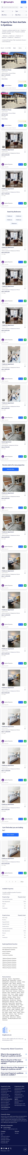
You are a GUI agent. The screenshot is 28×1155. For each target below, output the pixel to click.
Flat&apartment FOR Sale (15, 153)
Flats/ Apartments (17, 40)
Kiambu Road (21, 991)
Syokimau (11, 1013)
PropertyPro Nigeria (5, 1138)
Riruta (22, 1009)
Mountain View (13, 1000)
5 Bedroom (10, 37)
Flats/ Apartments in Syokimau (8, 949)
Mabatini (21, 995)
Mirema (18, 997)
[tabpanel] (14, 60)
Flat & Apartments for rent (20, 1091)
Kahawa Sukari (21, 986)
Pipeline (4, 1009)
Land (3, 41)
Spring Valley (5, 1013)
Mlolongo (12, 998)
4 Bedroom (18, 219)
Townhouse (7, 41)
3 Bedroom (18, 35)
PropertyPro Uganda (5, 1141)
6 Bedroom (17, 37)
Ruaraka (10, 1012)
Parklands (9, 1007)
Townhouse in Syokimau (7, 955)
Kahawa (15, 986)
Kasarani (20, 989)
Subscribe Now (10, 469)
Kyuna (12, 994)
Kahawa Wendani (6, 988)
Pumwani (9, 1009)
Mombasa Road (5, 1000)
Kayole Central (9, 991)
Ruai (3, 1012)
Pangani (20, 1006)
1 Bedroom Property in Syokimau (9, 958)
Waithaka (19, 1016)
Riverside (11, 1010)
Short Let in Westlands (5, 1104)
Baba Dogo (4, 978)
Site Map (17, 1133)
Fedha (23, 981)
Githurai (14, 983)
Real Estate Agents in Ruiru (20, 1105)
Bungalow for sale (4, 1097)
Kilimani (18, 992)
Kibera (9, 992)
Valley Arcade (13, 1016)
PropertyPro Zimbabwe (5, 1139)
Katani (3, 991)
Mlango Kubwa (5, 998)
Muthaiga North (5, 1001)
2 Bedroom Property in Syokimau (9, 960)
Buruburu (10, 978)
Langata (16, 994)
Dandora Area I (13, 980)
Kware (9, 994)
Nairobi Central (11, 1003)
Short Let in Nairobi (5, 1102)
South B (18, 1012)
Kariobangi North (5, 989)
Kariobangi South (14, 989)
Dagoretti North (16, 978)
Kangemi (19, 988)
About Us (3, 1133)
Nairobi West (5, 1004)
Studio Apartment (6, 442)
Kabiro (11, 986)
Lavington (21, 994)
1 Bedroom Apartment (8, 286)
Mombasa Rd (17, 998)
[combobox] (23, 7)
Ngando (17, 1004)
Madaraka (4, 997)
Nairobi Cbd (4, 1003)
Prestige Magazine (4, 1109)
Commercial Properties (7, 40)
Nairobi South (19, 1003)
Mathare (14, 997)
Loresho (9, 995)
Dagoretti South (5, 980)
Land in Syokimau (6, 953)
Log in (23, 2)
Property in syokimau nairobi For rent (11, 30)
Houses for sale (4, 1092)
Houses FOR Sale (12, 73)
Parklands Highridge (16, 1007)
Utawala (17, 1015)
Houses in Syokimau (6, 951)
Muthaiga (19, 1000)
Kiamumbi (4, 992)
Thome (3, 1015)
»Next (22, 881)
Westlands (4, 1018)
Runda (14, 1012)
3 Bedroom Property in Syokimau (9, 962)
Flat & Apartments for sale (6, 1091)
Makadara (10, 997)
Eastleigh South (13, 981)
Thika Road (20, 1013)
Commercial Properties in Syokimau (9, 947)
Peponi (22, 1007)
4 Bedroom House (6, 70)
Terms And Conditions (5, 1136)
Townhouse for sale (5, 1094)
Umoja (7, 1015)
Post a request (10, 834)
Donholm (19, 980)
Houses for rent (18, 1092)
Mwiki (21, 1001)
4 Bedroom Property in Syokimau (9, 964)
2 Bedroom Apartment (8, 188)
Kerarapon (15, 991)
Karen (23, 988)
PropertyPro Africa (4, 1142)
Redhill (13, 1009)
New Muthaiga (12, 1004)
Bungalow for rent (18, 1097)
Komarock (4, 994)
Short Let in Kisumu (5, 1105)
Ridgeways (17, 1009)
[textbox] (7, 11)
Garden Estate (5, 983)
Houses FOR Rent (12, 113)
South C (22, 1012)
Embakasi (19, 981)
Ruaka (6, 1012)
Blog (2, 1134)
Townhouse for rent (18, 1094)
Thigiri (15, 1013)
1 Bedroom (5, 35)
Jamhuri (4, 986)
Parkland (4, 1007)
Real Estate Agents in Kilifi (20, 1103)
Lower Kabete (15, 995)
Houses (23, 40)
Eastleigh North (5, 981)
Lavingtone (4, 995)
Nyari (9, 1006)
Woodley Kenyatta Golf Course (14, 1018)
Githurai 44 (19, 983)
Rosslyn (16, 1010)
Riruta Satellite (5, 1010)
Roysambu (21, 1010)
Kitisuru (22, 992)
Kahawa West (13, 988)
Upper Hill (12, 1015)
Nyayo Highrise (14, 1006)
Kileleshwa (13, 992)
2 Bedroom (12, 35)
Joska (8, 986)
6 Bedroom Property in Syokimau (9, 967)
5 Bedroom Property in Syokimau (9, 965)
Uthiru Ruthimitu (5, 1016)
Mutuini (17, 1001)
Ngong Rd (4, 1006)
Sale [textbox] (21, 7)
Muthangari (12, 1001)
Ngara (21, 1004)
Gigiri (10, 983)
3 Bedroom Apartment (8, 149)
